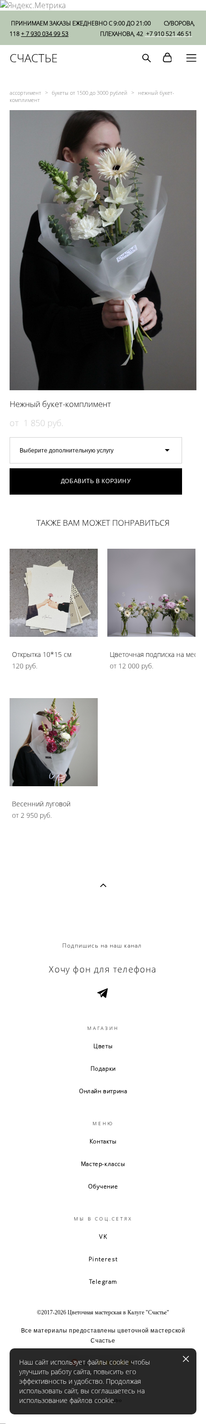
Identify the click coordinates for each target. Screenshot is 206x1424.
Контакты (103, 1141)
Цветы (103, 1046)
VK (103, 1236)
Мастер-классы (103, 1164)
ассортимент (25, 92)
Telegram (103, 1281)
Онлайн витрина (103, 1091)
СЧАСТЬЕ (33, 58)
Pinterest (103, 1259)
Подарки (103, 1068)
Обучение (103, 1186)
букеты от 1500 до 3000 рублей (89, 92)
